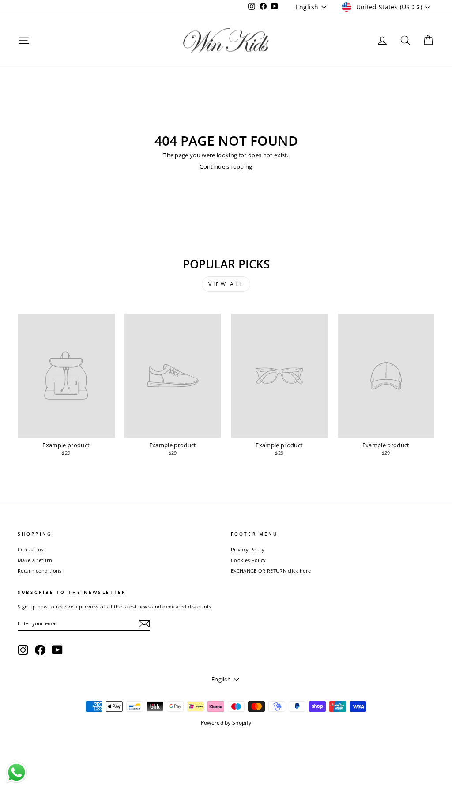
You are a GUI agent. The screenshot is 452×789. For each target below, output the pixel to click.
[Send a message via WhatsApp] (16, 772)
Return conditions (40, 570)
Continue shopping (226, 166)
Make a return (35, 560)
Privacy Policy (248, 549)
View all (226, 284)
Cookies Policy (248, 560)
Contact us (30, 549)
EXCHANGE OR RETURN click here (271, 570)
